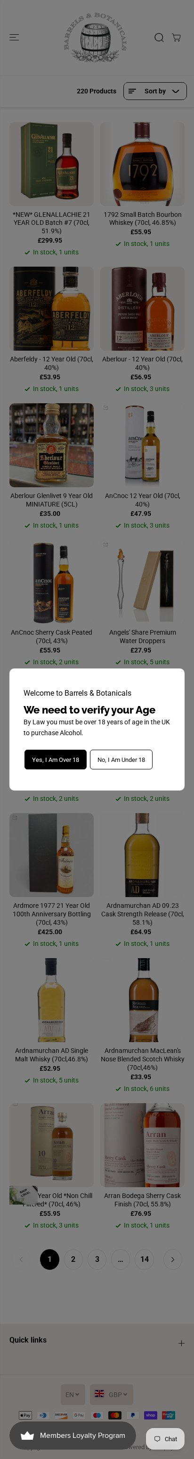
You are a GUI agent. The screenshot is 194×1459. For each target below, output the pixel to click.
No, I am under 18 (121, 759)
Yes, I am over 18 (55, 759)
